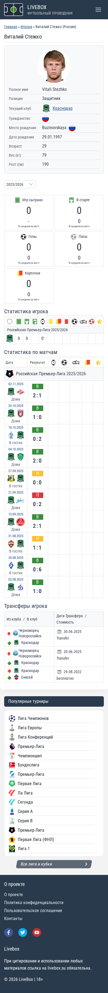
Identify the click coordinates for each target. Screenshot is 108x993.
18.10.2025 (15, 427)
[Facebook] (8, 932)
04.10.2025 (15, 449)
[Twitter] (22, 932)
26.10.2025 (15, 406)
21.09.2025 (15, 492)
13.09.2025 (15, 514)
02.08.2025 (15, 579)
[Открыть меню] (98, 9)
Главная (10, 27)
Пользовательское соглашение (33, 910)
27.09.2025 (15, 471)
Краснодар (63, 108)
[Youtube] (36, 932)
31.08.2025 (15, 536)
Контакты (13, 918)
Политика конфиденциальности (33, 902)
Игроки (26, 27)
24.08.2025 (15, 558)
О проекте (13, 894)
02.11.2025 (15, 384)
